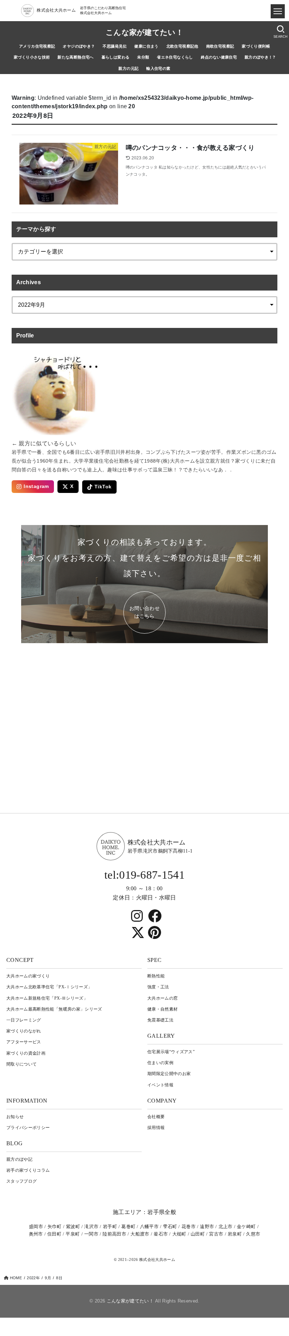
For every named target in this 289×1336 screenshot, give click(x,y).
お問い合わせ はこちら (144, 612)
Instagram (36, 486)
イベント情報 (160, 1084)
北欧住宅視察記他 (182, 46)
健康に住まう (146, 46)
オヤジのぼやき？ (79, 46)
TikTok (102, 486)
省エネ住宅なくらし (175, 57)
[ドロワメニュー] (278, 11)
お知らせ (15, 1116)
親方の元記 (128, 68)
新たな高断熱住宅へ (75, 57)
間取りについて (21, 1064)
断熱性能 (156, 976)
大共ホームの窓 (162, 998)
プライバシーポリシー (28, 1127)
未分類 (143, 57)
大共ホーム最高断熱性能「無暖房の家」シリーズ (54, 1009)
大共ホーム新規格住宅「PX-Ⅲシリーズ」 (47, 998)
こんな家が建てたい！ (144, 32)
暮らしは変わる (116, 57)
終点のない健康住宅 (219, 57)
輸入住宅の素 (158, 68)
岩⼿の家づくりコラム (28, 1170)
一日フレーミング (23, 1020)
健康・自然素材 (162, 1009)
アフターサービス (23, 1041)
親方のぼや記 (19, 1159)
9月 (48, 1278)
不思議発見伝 (115, 46)
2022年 (33, 1278)
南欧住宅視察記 (220, 46)
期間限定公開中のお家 (169, 1073)
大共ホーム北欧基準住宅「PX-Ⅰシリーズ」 (49, 986)
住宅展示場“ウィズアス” (171, 1051)
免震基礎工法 (160, 1020)
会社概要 (156, 1116)
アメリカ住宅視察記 (37, 46)
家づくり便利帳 (256, 46)
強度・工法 (158, 986)
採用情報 (156, 1127)
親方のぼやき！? (260, 57)
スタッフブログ (21, 1181)
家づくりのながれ (23, 1031)
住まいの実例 (160, 1062)
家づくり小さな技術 (32, 57)
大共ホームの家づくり (28, 976)
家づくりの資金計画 (25, 1053)
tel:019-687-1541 (144, 874)
